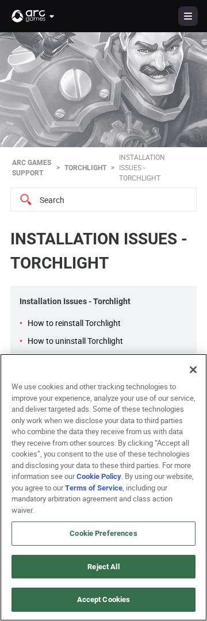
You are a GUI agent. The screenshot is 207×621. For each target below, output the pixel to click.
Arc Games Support (31, 167)
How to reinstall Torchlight (74, 322)
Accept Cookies (104, 599)
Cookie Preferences (103, 533)
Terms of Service (93, 487)
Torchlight (85, 167)
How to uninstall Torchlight (75, 340)
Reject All (103, 566)
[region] (103, 487)
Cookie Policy (98, 476)
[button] (33, 16)
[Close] (193, 369)
